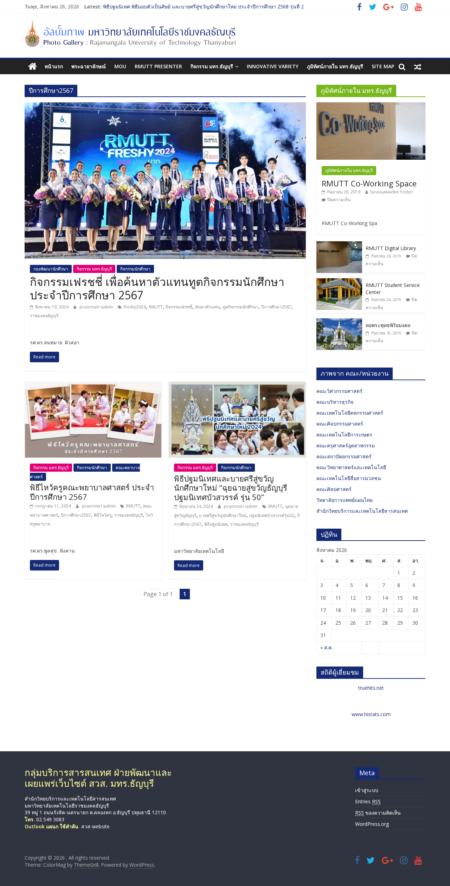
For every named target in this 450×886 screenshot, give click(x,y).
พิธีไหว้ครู (102, 515)
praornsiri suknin (96, 307)
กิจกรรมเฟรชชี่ (179, 307)
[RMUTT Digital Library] (339, 245)
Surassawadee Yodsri (391, 192)
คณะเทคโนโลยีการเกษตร (344, 434)
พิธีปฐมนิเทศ (215, 524)
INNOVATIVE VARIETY (272, 66)
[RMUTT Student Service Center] (339, 282)
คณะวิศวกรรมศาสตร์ (339, 391)
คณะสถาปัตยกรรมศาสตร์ (344, 456)
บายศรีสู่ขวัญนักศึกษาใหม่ (222, 515)
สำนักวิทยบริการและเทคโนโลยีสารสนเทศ (362, 511)
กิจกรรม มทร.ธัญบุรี (212, 66)
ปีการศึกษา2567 (276, 307)
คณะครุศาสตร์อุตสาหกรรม (345, 445)
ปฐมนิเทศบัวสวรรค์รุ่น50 (271, 515)
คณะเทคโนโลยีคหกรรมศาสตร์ (349, 412)
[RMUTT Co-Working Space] (370, 106)
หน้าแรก (54, 66)
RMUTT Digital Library (391, 248)
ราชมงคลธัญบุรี (44, 316)
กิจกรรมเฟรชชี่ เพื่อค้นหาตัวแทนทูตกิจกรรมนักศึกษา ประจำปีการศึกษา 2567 (157, 288)
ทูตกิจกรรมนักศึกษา (240, 307)
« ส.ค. (326, 647)
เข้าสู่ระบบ (366, 790)
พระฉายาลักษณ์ (88, 66)
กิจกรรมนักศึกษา (135, 269)
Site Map (383, 66)
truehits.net (371, 687)
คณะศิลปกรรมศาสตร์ (339, 423)
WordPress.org (372, 824)
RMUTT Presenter (158, 66)
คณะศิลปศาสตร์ (334, 489)
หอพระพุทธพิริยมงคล (388, 325)
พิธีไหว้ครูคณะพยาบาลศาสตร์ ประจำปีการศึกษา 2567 (92, 492)
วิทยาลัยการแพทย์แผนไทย (344, 500)
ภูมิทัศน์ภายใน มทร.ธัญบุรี (335, 66)
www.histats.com (371, 714)
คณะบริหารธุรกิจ (334, 402)
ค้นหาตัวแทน (207, 307)
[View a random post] (417, 66)
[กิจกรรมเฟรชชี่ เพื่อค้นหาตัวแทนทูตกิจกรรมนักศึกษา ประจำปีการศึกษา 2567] (165, 106)
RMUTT (156, 307)
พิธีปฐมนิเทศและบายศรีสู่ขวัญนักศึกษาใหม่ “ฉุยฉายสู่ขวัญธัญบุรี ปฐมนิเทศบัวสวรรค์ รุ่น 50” (230, 487)
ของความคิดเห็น (378, 812)
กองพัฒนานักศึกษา (50, 269)
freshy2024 (135, 307)
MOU (120, 66)
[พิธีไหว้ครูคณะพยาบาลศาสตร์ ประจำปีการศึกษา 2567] (93, 386)
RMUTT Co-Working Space (369, 183)
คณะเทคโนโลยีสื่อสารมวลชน (348, 478)
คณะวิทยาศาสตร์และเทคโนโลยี (351, 467)
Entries (368, 801)
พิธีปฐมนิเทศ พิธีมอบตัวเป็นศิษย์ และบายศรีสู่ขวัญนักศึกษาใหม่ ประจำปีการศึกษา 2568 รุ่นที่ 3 (203, 6)
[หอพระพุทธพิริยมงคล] (339, 322)
